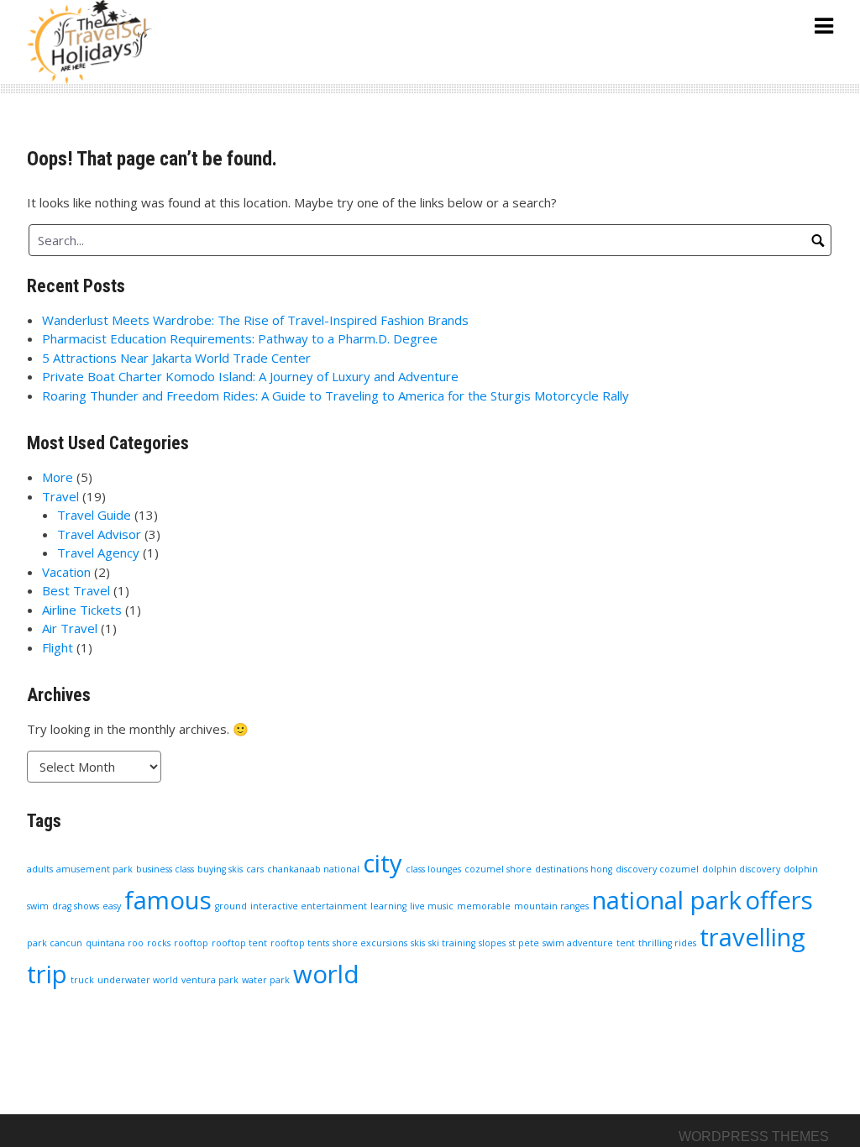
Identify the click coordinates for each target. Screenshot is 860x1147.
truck (82, 980)
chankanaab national (313, 869)
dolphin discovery (741, 869)
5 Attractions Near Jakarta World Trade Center (176, 357)
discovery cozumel (657, 869)
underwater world (137, 980)
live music (432, 906)
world (326, 974)
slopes (492, 943)
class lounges (433, 869)
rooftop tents (299, 943)
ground (231, 906)
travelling (752, 937)
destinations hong (573, 869)
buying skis (220, 869)
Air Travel (69, 628)
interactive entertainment (308, 906)
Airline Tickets (82, 609)
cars (255, 869)
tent (625, 943)
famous (168, 900)
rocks (158, 943)
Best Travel (76, 590)
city (382, 863)
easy (111, 906)
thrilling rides (667, 943)
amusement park (94, 869)
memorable (484, 906)
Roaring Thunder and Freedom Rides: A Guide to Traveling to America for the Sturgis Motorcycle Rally (335, 395)
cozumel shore (498, 869)
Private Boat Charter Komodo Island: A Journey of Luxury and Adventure (250, 376)
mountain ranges (551, 906)
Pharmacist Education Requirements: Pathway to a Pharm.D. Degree (240, 338)
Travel (60, 496)
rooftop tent (239, 943)
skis (418, 943)
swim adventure (578, 943)
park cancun (54, 943)
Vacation (66, 571)
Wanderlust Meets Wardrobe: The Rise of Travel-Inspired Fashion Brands (255, 320)
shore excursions (370, 943)
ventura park (210, 980)
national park (667, 900)
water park (266, 980)
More (57, 477)
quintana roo (115, 943)
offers (779, 900)
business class (165, 869)
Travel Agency (98, 552)
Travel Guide (94, 514)
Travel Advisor (99, 534)
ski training (451, 943)
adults (40, 869)
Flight (57, 647)
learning (388, 906)
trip (47, 974)
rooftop (191, 943)
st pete (524, 943)
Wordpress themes (754, 1136)
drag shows (75, 906)
